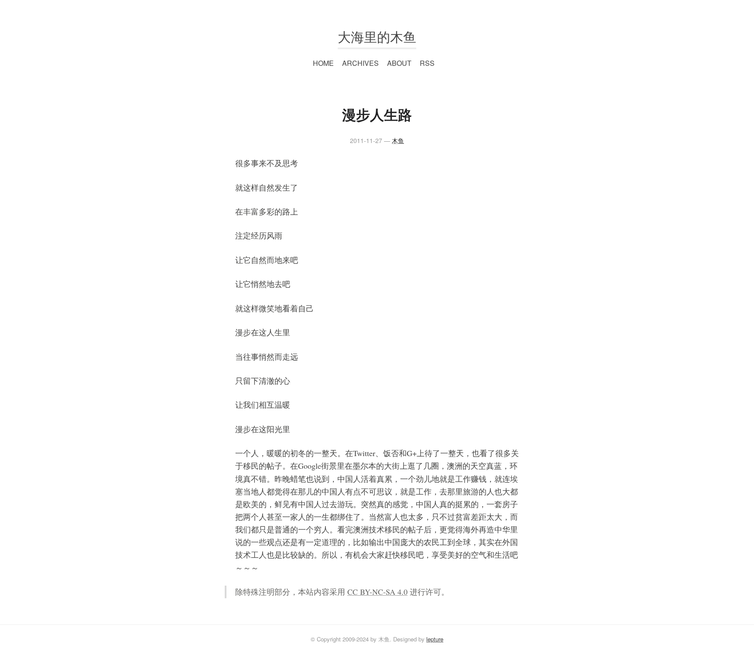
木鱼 (398, 140)
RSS (427, 63)
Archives (360, 63)
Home (323, 63)
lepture (434, 639)
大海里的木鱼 (377, 36)
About (399, 63)
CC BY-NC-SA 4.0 (377, 591)
